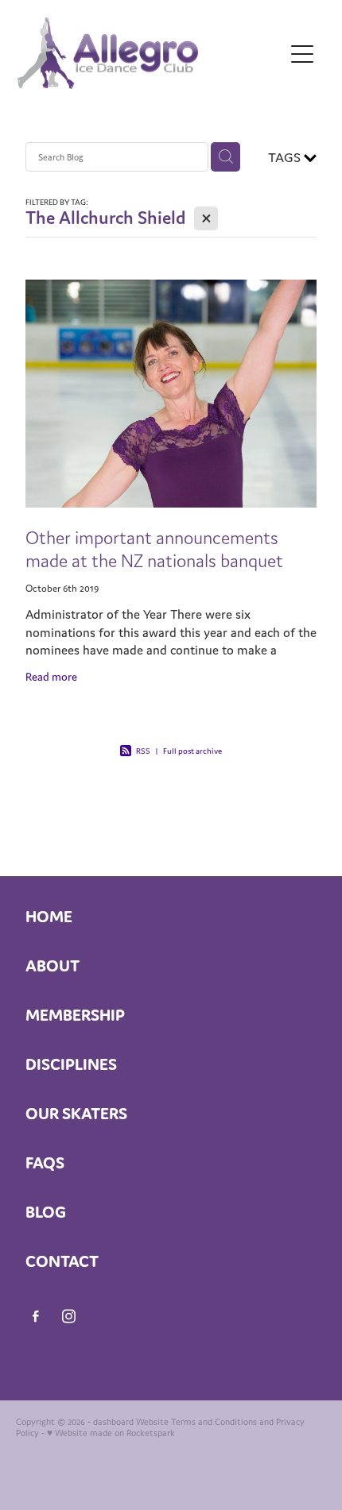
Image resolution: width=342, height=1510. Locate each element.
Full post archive (192, 750)
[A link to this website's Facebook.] (35, 1316)
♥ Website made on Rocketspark (111, 1433)
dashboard (113, 1422)
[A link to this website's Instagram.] (68, 1316)
